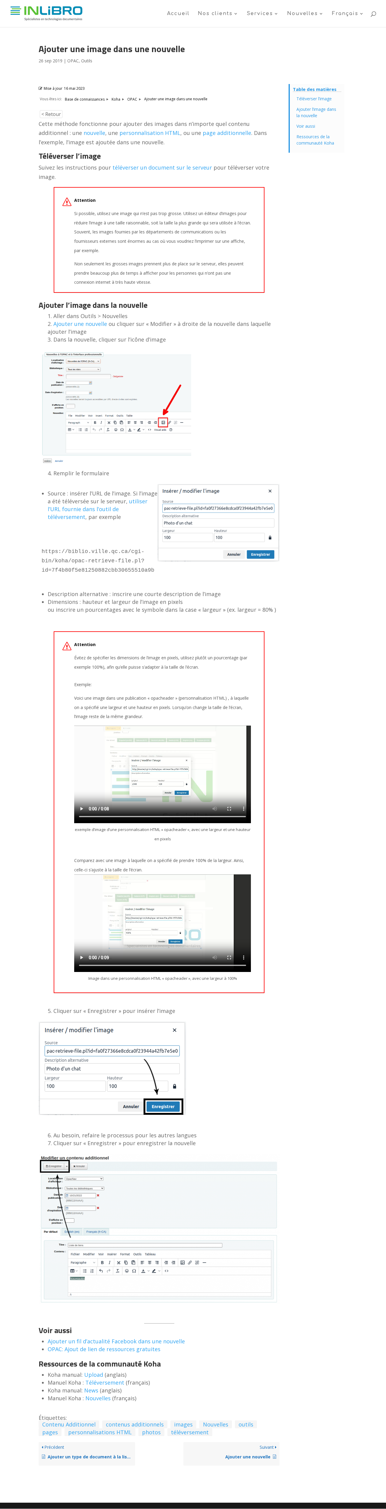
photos (151, 1432)
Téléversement (104, 1382)
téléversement (190, 1432)
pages (50, 1432)
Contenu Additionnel (69, 1424)
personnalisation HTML (149, 132)
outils (246, 1424)
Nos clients (215, 13)
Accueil (178, 13)
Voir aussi (305, 126)
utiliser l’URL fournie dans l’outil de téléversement (97, 509)
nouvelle (94, 132)
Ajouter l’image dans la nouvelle (316, 112)
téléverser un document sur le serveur (162, 167)
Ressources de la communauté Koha (315, 140)
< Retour (51, 114)
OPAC (73, 61)
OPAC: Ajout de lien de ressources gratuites (104, 1349)
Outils (86, 61)
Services (260, 13)
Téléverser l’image (314, 99)
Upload (93, 1374)
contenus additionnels (135, 1424)
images (183, 1424)
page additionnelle (227, 132)
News (91, 1390)
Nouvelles (302, 13)
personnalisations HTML (100, 1432)
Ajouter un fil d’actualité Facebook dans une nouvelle (116, 1341)
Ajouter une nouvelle (80, 323)
